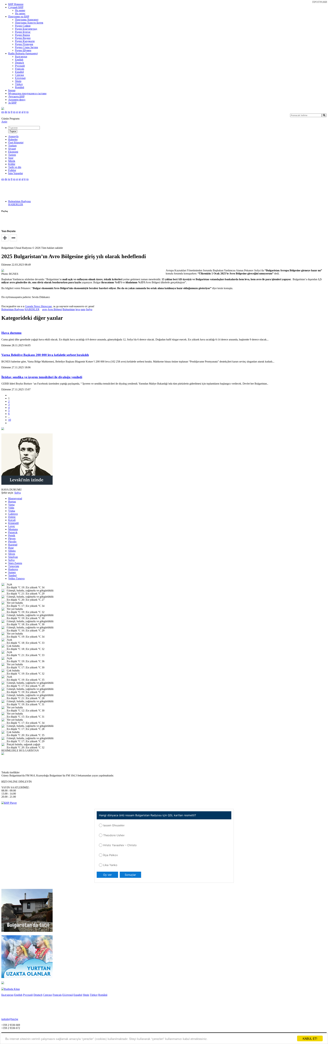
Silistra (12, 550)
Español (19, 71)
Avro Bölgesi (54, 309)
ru (9, 111)
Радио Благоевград (26, 28)
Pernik (11, 535)
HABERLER (15, 204)
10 (9, 419)
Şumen (12, 572)
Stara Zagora (15, 563)
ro (27, 111)
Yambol (12, 575)
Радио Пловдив (24, 44)
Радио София (22, 25)
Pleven (12, 538)
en (2, 111)
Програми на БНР (18, 16)
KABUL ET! (310, 1038)
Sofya (89, 309)
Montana (13, 529)
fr (11, 111)
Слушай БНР (15, 7)
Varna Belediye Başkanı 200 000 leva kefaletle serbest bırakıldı (45, 355)
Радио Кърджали (25, 41)
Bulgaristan (69, 309)
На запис (20, 13)
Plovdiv (12, 541)
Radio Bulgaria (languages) (23, 53)
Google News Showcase (38, 306)
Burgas (12, 501)
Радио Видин (23, 38)
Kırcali (12, 520)
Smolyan (13, 557)
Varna (11, 504)
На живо (20, 10)
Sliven (11, 553)
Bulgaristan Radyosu (19, 201)
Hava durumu (11, 333)
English (19, 59)
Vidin (11, 507)
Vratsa (11, 510)
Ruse (11, 547)
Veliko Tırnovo (16, 578)
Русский (20, 65)
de (6, 111)
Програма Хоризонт (26, 19)
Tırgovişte (13, 566)
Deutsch (19, 62)
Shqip (18, 81)
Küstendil (13, 523)
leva (78, 309)
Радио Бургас (23, 31)
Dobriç (12, 517)
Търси (13, 131)
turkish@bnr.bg (9, 1019)
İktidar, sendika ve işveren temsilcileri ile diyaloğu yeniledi (41, 377)
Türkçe (19, 84)
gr (20, 111)
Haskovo (13, 569)
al (22, 111)
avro (44, 309)
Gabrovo (13, 513)
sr (17, 111)
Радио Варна (22, 35)
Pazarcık (12, 532)
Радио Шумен (23, 50)
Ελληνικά (20, 78)
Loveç (11, 526)
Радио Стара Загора (26, 47)
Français (19, 68)
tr (25, 111)
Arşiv (4, 121)
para (83, 309)
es (14, 111)
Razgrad (12, 544)
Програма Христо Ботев (29, 22)
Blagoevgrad (15, 498)
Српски (19, 75)
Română (19, 87)
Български (21, 56)
